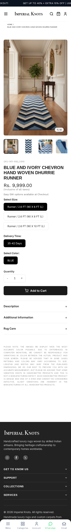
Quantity (9, 271)
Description (35, 306)
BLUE (10, 260)
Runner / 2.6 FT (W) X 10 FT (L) (26, 226)
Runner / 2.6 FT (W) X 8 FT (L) (25, 216)
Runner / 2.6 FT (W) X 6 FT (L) (25, 206)
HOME (9, 24)
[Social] (7, 457)
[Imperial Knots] (35, 432)
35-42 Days (14, 243)
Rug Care (35, 328)
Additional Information (35, 317)
